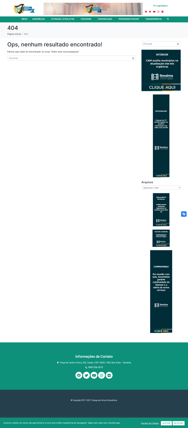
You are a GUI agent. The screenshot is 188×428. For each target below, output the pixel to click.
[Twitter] (150, 12)
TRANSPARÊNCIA (153, 19)
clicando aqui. (114, 423)
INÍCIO (24, 19)
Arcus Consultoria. (109, 400)
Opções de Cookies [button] (150, 423)
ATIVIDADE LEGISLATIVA (62, 19)
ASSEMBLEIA (38, 19)
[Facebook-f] (146, 12)
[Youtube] (154, 12)
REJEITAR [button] (178, 423)
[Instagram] (158, 12)
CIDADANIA (86, 19)
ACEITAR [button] (166, 423)
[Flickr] (162, 12)
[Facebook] (78, 375)
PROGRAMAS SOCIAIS (128, 19)
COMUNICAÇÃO (105, 19)
